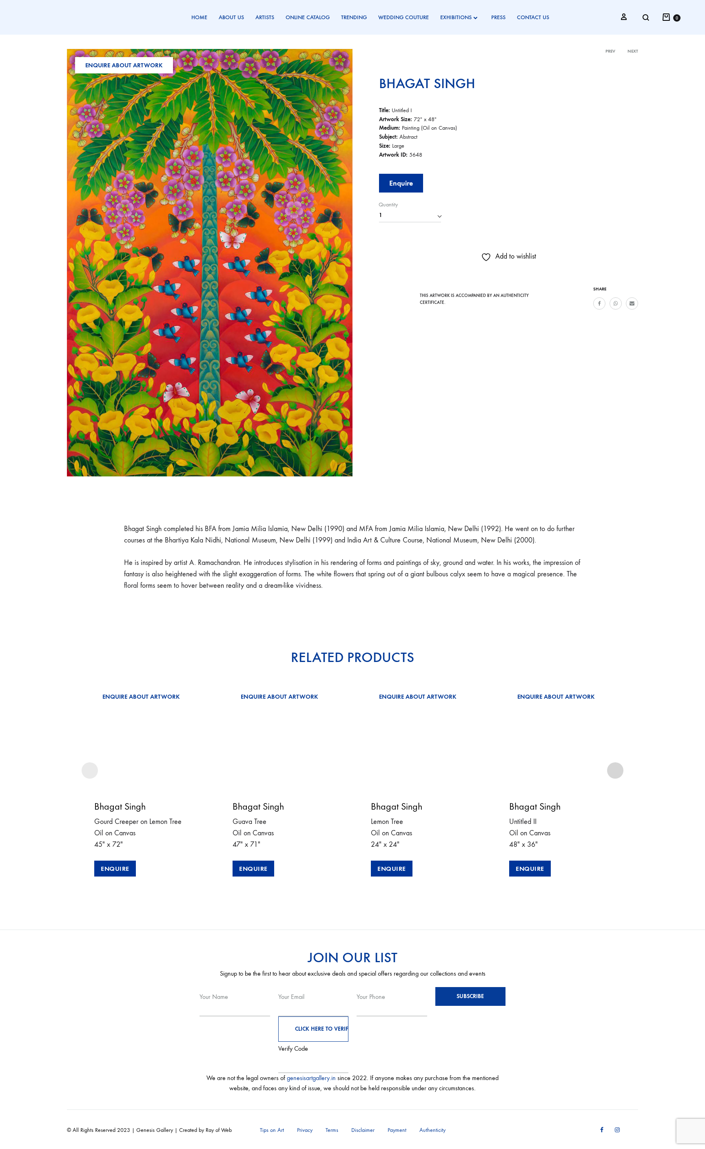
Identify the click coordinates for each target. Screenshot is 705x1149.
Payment (397, 1130)
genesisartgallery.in (311, 1078)
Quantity (388, 204)
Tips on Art (272, 1130)
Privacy (305, 1130)
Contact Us (533, 17)
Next (632, 51)
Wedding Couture (403, 17)
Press (498, 17)
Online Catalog (308, 17)
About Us (231, 17)
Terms (332, 1130)
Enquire (401, 183)
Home (199, 17)
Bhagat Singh (427, 83)
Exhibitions (456, 17)
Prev (610, 51)
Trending (354, 17)
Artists (264, 17)
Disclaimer (363, 1130)
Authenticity (432, 1130)
